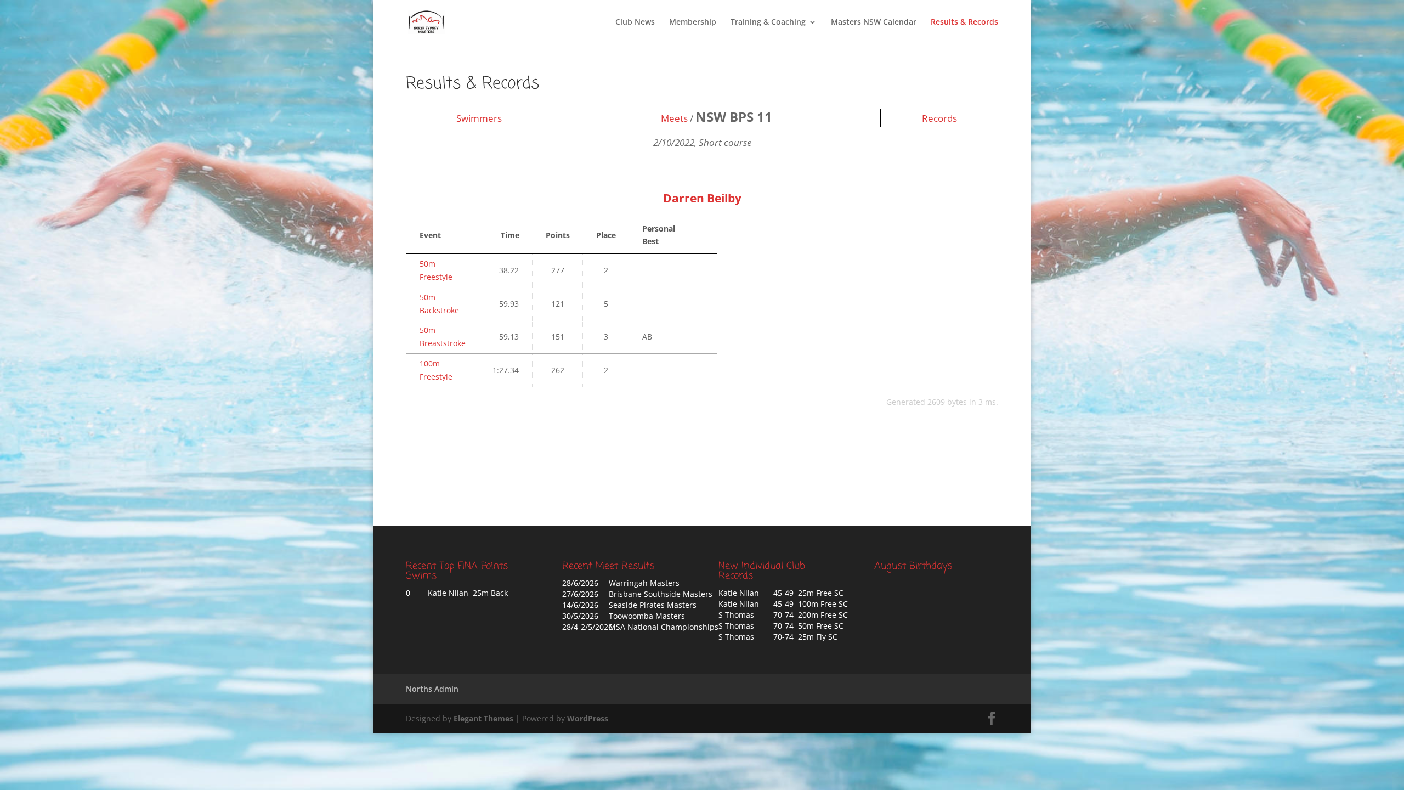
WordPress (587, 718)
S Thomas (736, 615)
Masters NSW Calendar (873, 22)
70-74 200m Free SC (810, 615)
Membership (692, 22)
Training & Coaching (768, 22)
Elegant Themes (483, 718)
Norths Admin (432, 689)
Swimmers (479, 118)
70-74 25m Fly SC (805, 636)
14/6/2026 (580, 605)
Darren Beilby (702, 198)
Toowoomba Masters (647, 616)
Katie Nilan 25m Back (468, 593)
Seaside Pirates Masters (653, 605)
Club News (635, 22)
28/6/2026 (580, 583)
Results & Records (964, 22)
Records (939, 118)
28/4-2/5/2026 (587, 627)
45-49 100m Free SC (810, 604)
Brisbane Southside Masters (660, 594)
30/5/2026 (580, 616)
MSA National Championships (663, 627)
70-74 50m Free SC (808, 625)
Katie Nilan (738, 593)
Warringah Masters (644, 583)
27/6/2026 (580, 594)
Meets (674, 118)
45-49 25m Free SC (808, 593)
